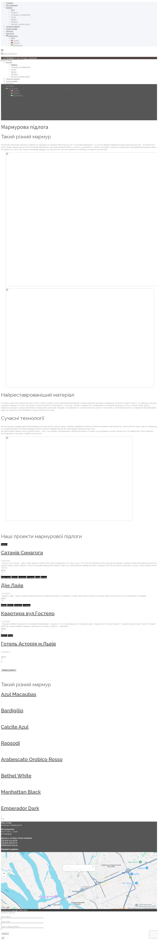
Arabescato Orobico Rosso (32, 759)
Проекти (9, 31)
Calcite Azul (15, 727)
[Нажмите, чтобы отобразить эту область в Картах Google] (6, 907)
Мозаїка (14, 22)
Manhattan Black (21, 792)
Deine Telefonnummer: (10, 926)
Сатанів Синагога (22, 552)
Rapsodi (10, 743)
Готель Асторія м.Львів (28, 644)
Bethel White (16, 775)
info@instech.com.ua (9, 845)
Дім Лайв (12, 585)
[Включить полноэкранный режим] (153, 854)
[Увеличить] (4, 873)
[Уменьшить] (4, 876)
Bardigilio (12, 710)
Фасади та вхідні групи (20, 24)
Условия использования (149, 908)
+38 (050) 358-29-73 (9, 843)
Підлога (14, 12)
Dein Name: (5, 916)
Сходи (13, 17)
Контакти (10, 33)
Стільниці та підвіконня (20, 15)
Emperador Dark (20, 808)
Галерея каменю (13, 26)
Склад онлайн (11, 29)
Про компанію (12, 5)
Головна (9, 3)
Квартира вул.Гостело (28, 613)
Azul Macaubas (18, 694)
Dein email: (5, 921)
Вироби (9, 7)
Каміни (14, 19)
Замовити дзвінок (8, 670)
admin (3, 570)
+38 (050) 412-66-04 (9, 840)
